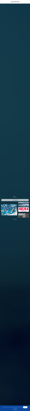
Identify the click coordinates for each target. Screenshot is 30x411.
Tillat (25, 407)
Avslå (15, 409)
